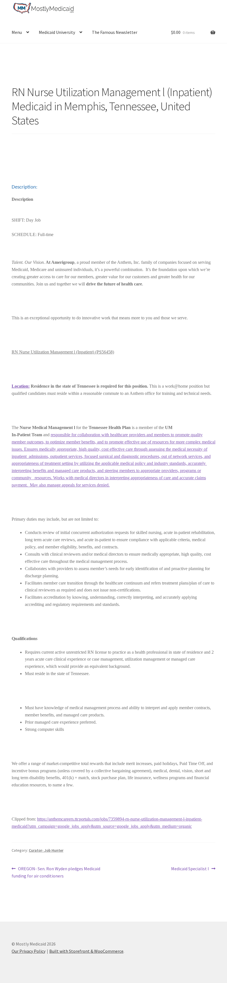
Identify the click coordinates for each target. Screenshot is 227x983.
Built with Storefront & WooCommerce (86, 951)
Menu (17, 32)
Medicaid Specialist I (190, 869)
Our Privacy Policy (28, 951)
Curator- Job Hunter (46, 850)
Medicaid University (57, 32)
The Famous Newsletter (114, 32)
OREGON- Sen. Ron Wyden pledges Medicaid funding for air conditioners (56, 872)
